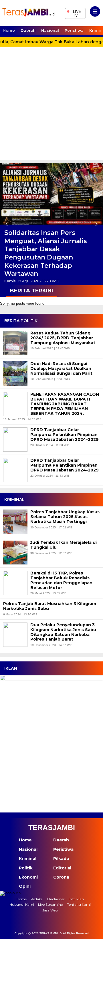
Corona (61, 877)
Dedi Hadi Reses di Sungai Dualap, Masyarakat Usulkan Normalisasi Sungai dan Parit (61, 368)
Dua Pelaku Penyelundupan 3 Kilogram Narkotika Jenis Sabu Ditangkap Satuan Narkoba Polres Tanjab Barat (63, 632)
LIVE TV (74, 12)
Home (9, 30)
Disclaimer (56, 899)
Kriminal (27, 858)
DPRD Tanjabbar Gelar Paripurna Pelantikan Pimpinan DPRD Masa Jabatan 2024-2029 (64, 434)
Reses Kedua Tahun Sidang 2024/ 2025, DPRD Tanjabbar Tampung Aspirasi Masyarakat (62, 338)
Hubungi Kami (21, 904)
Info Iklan (76, 899)
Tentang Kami (79, 904)
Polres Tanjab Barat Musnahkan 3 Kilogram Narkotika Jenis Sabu (49, 606)
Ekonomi (28, 877)
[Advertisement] (51, 105)
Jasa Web (50, 910)
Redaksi (37, 899)
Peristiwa (74, 30)
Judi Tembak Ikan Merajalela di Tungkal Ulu (63, 545)
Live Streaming (50, 904)
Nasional (50, 30)
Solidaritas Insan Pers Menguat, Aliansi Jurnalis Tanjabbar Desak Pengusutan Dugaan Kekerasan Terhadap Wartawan (45, 253)
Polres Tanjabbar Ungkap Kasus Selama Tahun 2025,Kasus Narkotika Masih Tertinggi (65, 517)
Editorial (62, 868)
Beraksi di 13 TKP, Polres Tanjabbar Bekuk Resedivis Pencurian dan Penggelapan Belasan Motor (61, 580)
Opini (25, 886)
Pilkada (61, 858)
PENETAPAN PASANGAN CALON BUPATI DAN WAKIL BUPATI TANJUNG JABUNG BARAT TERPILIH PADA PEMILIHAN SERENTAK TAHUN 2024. (64, 404)
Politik (26, 868)
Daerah (28, 30)
